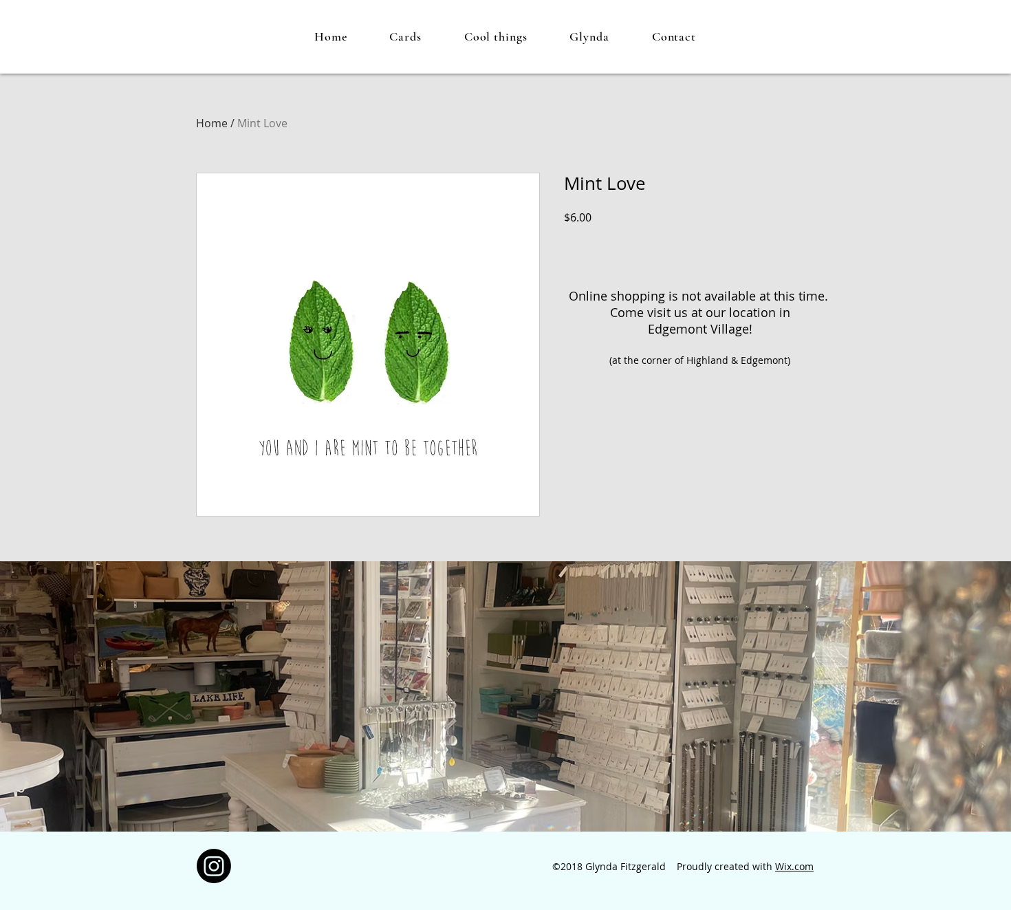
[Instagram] (214, 866)
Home (212, 123)
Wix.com (794, 866)
